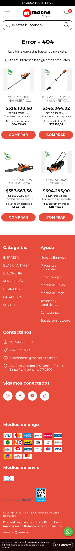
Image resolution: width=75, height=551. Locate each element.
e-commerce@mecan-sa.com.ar (33, 358)
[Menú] (7, 13)
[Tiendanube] (16, 533)
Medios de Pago (53, 293)
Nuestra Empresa (53, 257)
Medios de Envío (53, 285)
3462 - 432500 (19, 350)
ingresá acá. (11, 526)
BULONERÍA (12, 273)
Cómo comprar (51, 277)
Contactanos (50, 312)
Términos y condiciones (49, 303)
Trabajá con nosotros (55, 320)
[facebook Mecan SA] (20, 396)
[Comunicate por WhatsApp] (68, 531)
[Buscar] (66, 25)
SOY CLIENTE (13, 305)
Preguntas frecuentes (48, 267)
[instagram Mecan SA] (7, 396)
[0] (66, 14)
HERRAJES (11, 289)
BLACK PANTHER (16, 265)
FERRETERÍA (13, 281)
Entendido (63, 544)
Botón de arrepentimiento (43, 526)
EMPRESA (11, 257)
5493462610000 (21, 342)
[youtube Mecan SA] (32, 396)
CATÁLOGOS (12, 297)
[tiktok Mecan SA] (44, 396)
